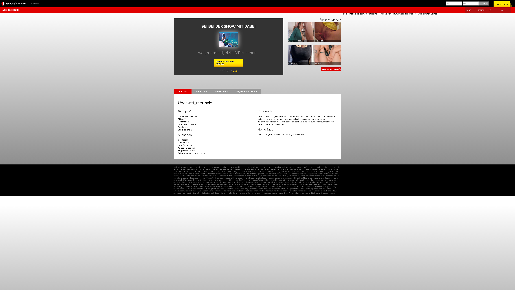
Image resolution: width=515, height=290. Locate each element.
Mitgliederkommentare (246, 91)
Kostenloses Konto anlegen (225, 63)
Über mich (182, 91)
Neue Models (35, 4)
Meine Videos (221, 91)
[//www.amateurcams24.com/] (13, 4)
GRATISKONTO (502, 5)
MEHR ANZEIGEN (330, 69)
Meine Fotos (201, 91)
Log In (235, 71)
